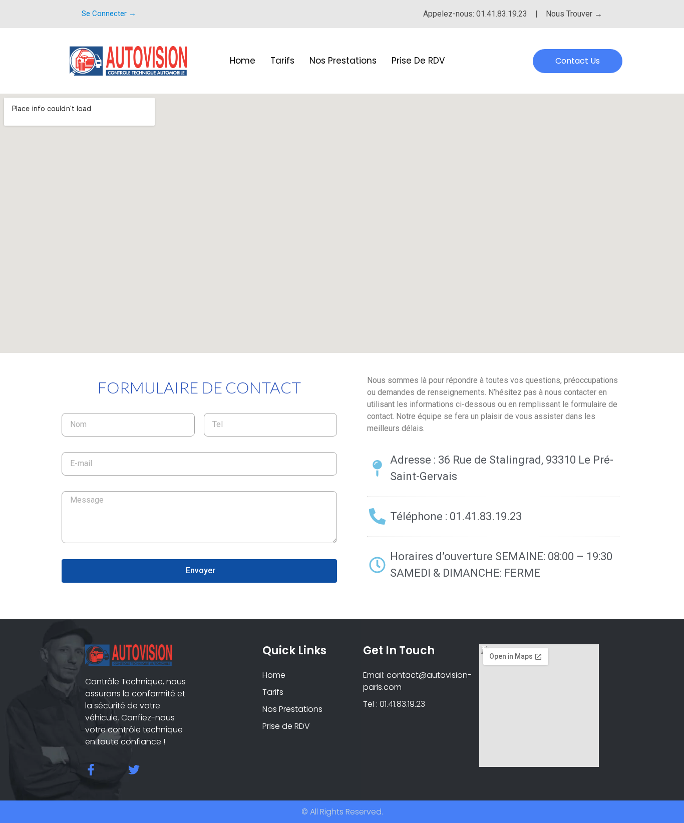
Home (242, 61)
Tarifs (282, 61)
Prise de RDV (418, 61)
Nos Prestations (343, 61)
